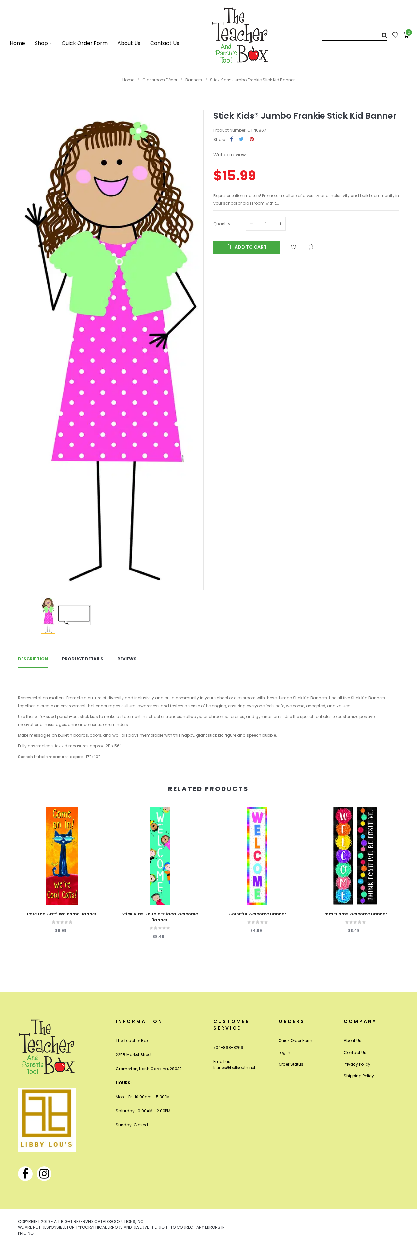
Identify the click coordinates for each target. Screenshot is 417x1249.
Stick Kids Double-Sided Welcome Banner (159, 917)
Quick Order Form (295, 1040)
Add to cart (250, 247)
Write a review (229, 154)
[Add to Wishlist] (293, 247)
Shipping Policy (359, 1076)
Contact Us (355, 1052)
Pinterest (252, 139)
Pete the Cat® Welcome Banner (62, 914)
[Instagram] (44, 1173)
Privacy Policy (357, 1064)
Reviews (127, 659)
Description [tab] (33, 659)
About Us (352, 1040)
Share (231, 139)
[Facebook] (25, 1173)
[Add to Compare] (310, 247)
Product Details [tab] (82, 659)
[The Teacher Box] (240, 35)
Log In (284, 1052)
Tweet (241, 139)
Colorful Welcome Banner (257, 914)
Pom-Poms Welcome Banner (355, 914)
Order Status (291, 1064)
